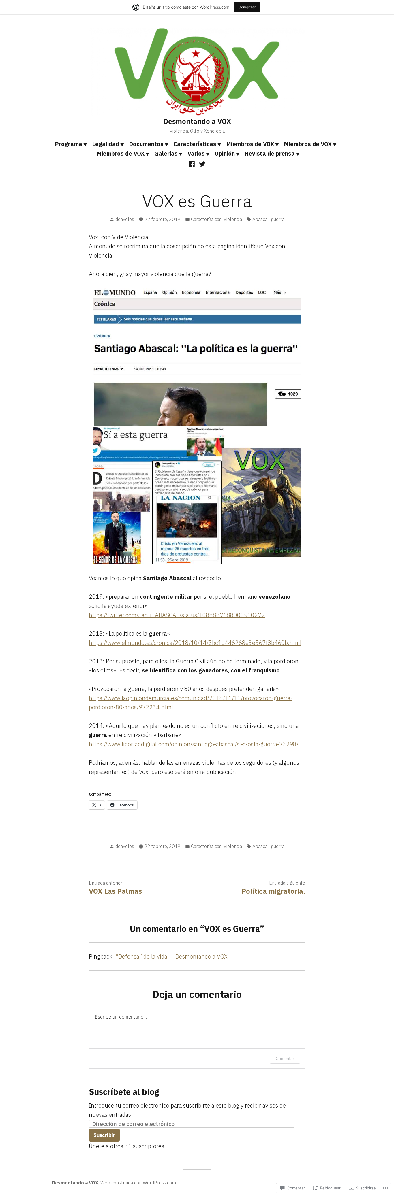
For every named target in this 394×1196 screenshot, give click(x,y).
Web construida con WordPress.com (138, 1183)
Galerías (166, 153)
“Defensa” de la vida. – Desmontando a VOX (171, 956)
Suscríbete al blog (124, 1091)
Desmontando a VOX (197, 121)
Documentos (146, 144)
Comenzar (247, 7)
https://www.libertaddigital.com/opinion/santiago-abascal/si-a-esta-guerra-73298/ (194, 744)
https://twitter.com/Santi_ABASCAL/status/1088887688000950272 (177, 615)
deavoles (124, 219)
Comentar (285, 1058)
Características (194, 144)
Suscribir (104, 1135)
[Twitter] (201, 163)
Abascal (260, 219)
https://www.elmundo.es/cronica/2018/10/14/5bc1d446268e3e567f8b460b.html (195, 643)
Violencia (233, 219)
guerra (277, 219)
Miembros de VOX (250, 144)
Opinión (225, 153)
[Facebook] (192, 163)
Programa (68, 144)
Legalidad (105, 144)
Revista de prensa (270, 153)
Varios (196, 153)
